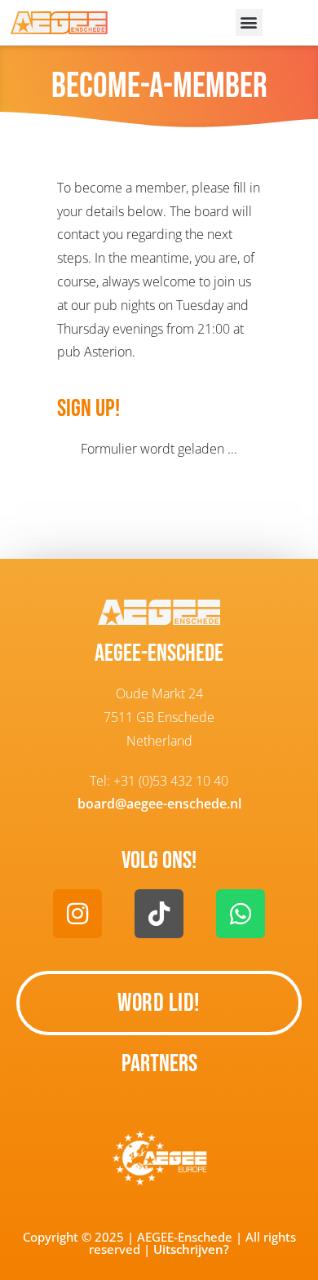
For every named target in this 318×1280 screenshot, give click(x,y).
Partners (159, 1063)
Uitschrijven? (191, 1249)
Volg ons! (159, 860)
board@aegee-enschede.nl (159, 804)
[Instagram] (77, 913)
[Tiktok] (159, 913)
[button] (249, 22)
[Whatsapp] (240, 913)
